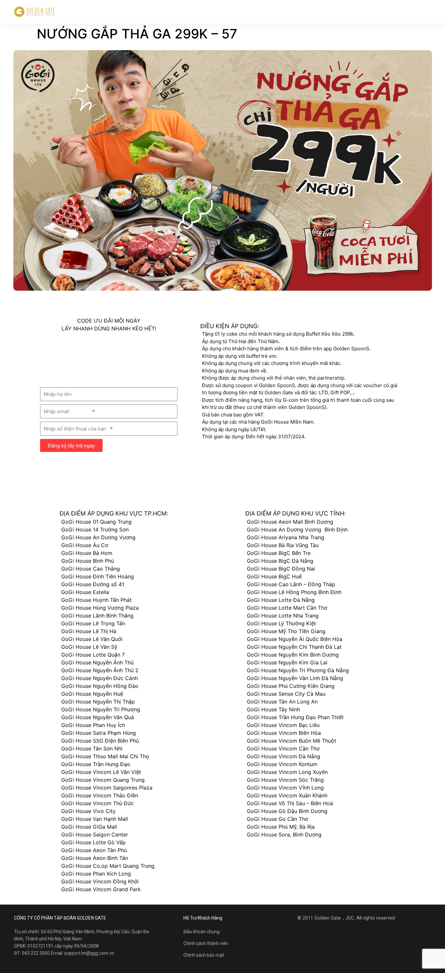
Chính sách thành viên (205, 943)
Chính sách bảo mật (203, 955)
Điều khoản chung (201, 931)
